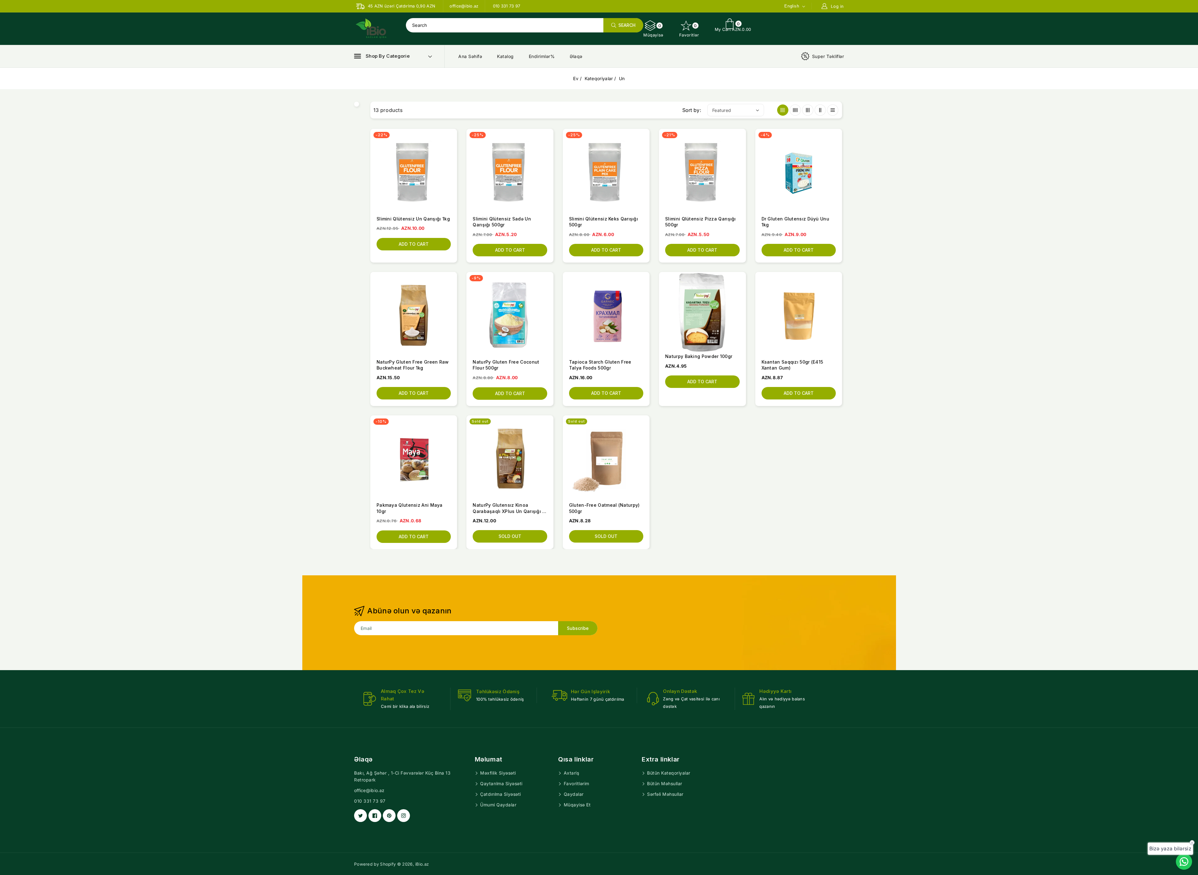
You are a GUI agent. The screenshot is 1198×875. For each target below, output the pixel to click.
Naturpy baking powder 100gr (698, 356)
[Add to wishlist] (452, 160)
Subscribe (578, 628)
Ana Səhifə (470, 56)
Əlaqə (576, 56)
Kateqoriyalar (599, 78)
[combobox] (524, 25)
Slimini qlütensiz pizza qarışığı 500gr (700, 222)
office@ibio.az (369, 790)
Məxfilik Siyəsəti (497, 773)
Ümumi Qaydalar (498, 804)
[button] (382, 56)
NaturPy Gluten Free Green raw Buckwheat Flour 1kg (413, 365)
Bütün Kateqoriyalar (668, 773)
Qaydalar (573, 794)
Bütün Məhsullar (664, 783)
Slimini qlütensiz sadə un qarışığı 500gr (502, 222)
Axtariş (570, 773)
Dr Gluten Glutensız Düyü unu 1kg (795, 222)
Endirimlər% (542, 56)
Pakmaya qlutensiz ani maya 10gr (410, 508)
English (791, 6)
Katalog (505, 56)
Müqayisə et (576, 804)
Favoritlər (689, 30)
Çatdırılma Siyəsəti (500, 794)
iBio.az (422, 864)
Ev (575, 78)
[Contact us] (1184, 861)
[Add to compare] (452, 148)
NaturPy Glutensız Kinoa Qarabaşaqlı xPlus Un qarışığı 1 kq (508, 508)
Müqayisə (653, 30)
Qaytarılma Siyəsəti (501, 783)
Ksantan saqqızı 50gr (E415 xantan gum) (792, 365)
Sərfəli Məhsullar (665, 794)
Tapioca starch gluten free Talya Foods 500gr (600, 365)
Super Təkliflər (828, 56)
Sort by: (691, 110)
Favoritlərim (575, 783)
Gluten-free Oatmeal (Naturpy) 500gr (604, 508)
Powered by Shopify (375, 864)
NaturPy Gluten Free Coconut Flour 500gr (506, 365)
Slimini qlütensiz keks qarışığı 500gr (603, 222)
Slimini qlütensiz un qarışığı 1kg (413, 218)
